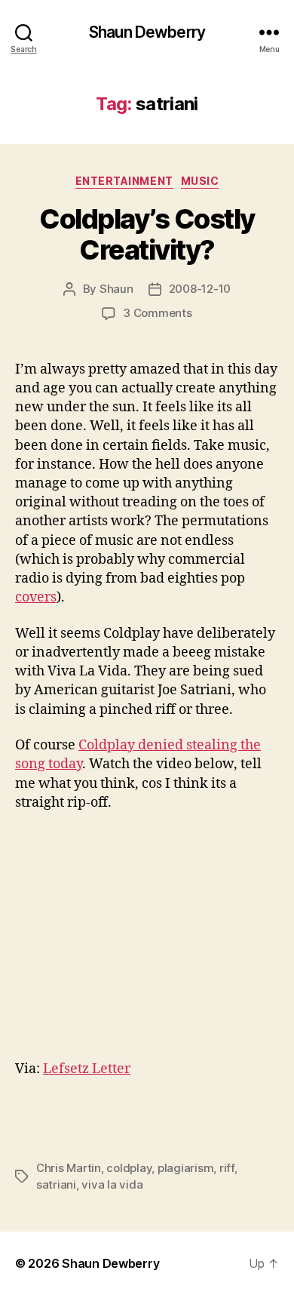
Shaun (116, 288)
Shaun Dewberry (147, 32)
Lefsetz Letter (86, 1069)
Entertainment (124, 180)
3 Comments (157, 313)
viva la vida (111, 1184)
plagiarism (185, 1168)
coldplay (129, 1168)
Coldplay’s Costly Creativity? (147, 234)
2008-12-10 (200, 288)
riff (226, 1168)
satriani (56, 1184)
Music (200, 180)
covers (36, 597)
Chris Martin (68, 1168)
